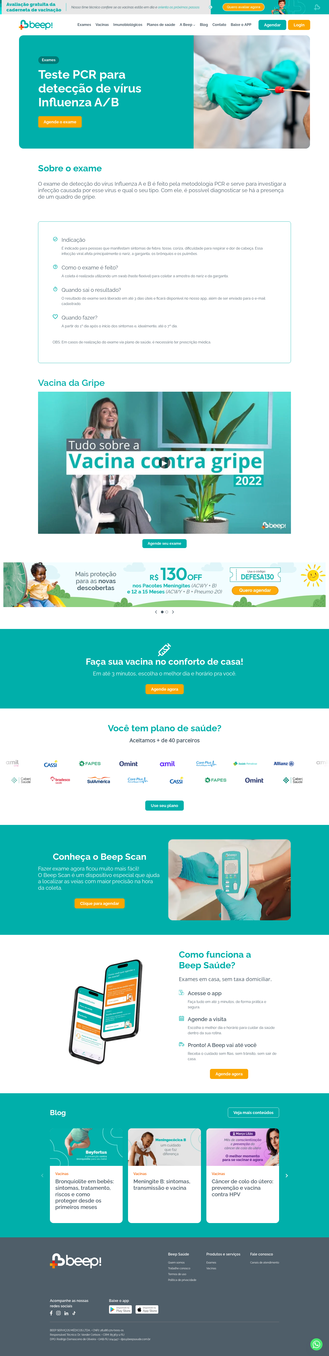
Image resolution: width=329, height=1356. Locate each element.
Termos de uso (177, 1274)
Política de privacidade (182, 1280)
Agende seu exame (164, 543)
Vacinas (61, 1174)
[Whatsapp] (316, 1344)
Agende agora (164, 689)
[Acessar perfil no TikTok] (74, 1313)
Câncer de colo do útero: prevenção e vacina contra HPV (242, 1188)
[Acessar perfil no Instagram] (58, 1313)
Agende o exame (60, 122)
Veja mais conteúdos (253, 1112)
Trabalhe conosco (179, 1268)
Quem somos (176, 1262)
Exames (211, 1262)
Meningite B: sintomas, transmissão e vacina (161, 1184)
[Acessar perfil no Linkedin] (66, 1313)
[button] (286, 1175)
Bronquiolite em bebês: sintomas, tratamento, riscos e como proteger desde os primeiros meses (84, 1194)
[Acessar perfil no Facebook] (51, 1313)
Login (299, 25)
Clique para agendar (99, 903)
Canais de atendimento (264, 1262)
